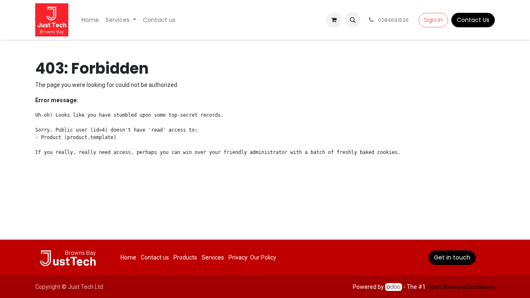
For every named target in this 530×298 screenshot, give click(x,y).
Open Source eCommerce (461, 287)
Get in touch (452, 257)
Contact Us (473, 20)
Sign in (433, 20)
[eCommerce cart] (334, 20)
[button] (353, 20)
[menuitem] (90, 20)
